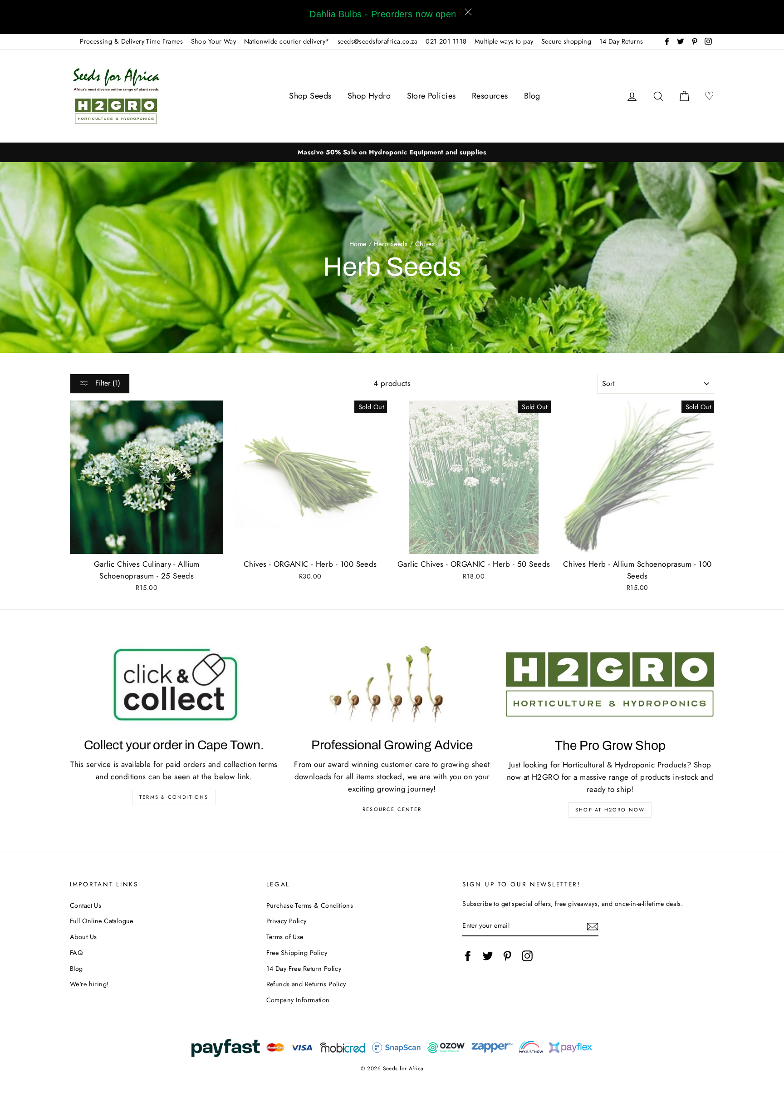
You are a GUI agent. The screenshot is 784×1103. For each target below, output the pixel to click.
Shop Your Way (213, 41)
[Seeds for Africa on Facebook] (467, 955)
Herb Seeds (390, 243)
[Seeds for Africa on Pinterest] (507, 955)
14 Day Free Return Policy (304, 968)
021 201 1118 (446, 41)
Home (358, 243)
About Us (83, 936)
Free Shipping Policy (297, 952)
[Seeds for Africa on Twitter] (487, 955)
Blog (532, 96)
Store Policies (431, 96)
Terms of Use (285, 936)
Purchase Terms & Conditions (309, 905)
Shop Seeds (310, 96)
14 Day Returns (621, 41)
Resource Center (392, 809)
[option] (392, 152)
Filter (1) (106, 383)
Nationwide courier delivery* (287, 41)
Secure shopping (566, 41)
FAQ (76, 952)
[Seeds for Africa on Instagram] (527, 955)
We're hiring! (89, 984)
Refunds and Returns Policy (306, 984)
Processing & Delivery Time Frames (131, 41)
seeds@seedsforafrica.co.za (378, 41)
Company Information (298, 999)
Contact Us (85, 905)
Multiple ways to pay (504, 41)
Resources (490, 96)
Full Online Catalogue (101, 920)
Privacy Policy (286, 920)
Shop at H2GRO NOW (610, 809)
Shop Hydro (369, 96)
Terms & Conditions (174, 797)
